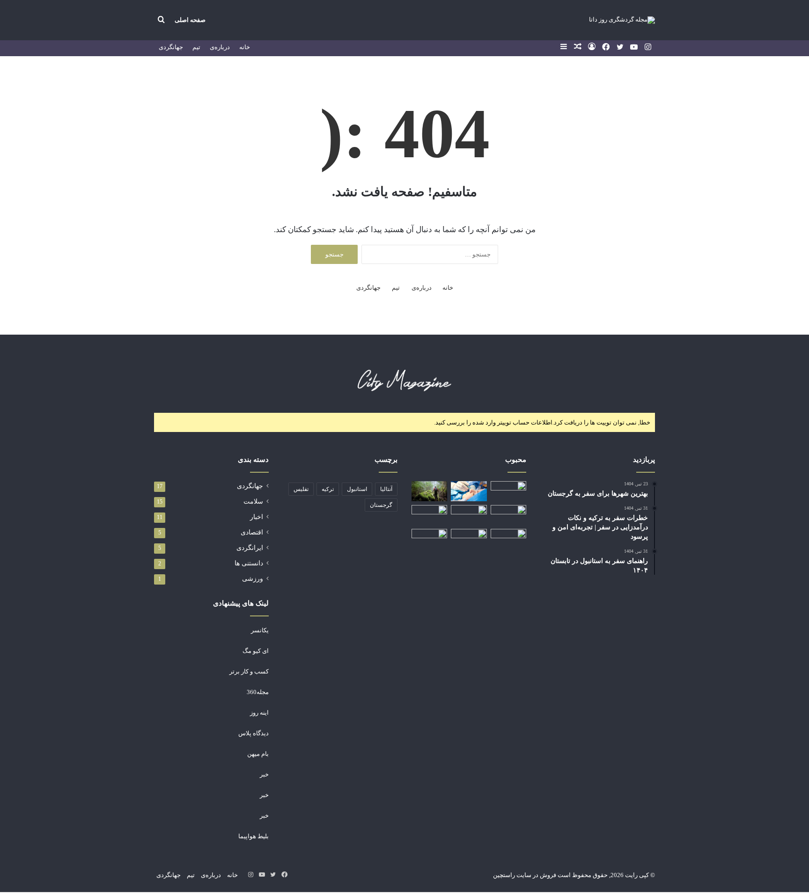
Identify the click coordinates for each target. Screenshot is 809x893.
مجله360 (258, 691)
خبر (264, 774)
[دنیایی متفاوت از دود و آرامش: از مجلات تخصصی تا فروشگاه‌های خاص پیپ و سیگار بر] (468, 539)
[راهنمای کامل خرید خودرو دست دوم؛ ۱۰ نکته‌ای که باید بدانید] (468, 514)
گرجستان (381, 505)
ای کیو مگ (256, 650)
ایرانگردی (249, 547)
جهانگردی (171, 47)
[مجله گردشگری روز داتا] (622, 20)
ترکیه (328, 489)
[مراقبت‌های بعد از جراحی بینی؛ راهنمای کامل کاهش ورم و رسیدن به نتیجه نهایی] (429, 539)
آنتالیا (386, 489)
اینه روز (259, 712)
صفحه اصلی (190, 19)
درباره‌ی (220, 47)
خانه (244, 47)
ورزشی (252, 578)
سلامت (253, 501)
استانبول (357, 489)
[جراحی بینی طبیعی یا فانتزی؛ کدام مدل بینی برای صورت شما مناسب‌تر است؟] (468, 491)
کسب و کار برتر (249, 671)
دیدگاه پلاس (253, 733)
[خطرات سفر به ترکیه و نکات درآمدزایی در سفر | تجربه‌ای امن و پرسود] (508, 515)
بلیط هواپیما (253, 836)
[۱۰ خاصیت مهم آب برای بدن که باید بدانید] (429, 515)
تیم (196, 47)
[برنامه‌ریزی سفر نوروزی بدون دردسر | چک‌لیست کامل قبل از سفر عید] (508, 491)
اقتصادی (252, 532)
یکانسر (260, 630)
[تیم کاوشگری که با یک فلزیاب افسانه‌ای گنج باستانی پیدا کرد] (508, 539)
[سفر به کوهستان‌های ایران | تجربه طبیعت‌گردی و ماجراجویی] (429, 491)
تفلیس (301, 489)
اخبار (256, 516)
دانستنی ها (249, 563)
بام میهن (258, 753)
